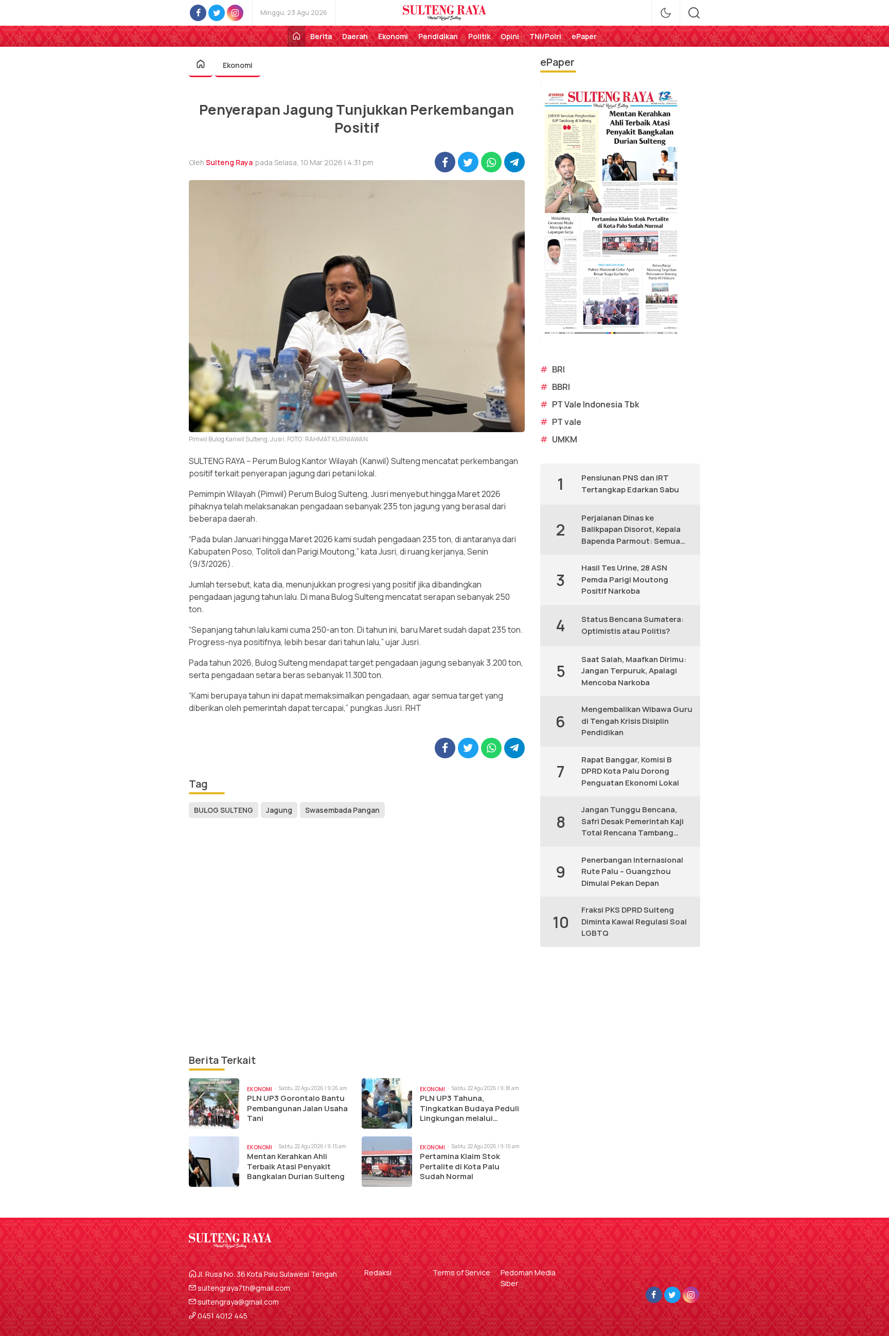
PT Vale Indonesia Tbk (595, 404)
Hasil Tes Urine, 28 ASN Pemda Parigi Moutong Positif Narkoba (624, 579)
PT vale (566, 421)
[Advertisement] (357, 936)
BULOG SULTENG (223, 810)
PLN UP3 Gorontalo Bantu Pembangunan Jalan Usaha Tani (297, 1108)
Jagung (279, 810)
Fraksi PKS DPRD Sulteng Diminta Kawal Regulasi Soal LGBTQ (634, 921)
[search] (694, 13)
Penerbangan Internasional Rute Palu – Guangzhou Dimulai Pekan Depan (632, 871)
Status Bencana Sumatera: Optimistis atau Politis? (632, 625)
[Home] (296, 36)
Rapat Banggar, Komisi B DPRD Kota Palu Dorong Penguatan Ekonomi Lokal (630, 771)
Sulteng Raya (229, 162)
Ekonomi (238, 65)
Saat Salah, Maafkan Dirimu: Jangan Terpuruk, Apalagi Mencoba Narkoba (633, 671)
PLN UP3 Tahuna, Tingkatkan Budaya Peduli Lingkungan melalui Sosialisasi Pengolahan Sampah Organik (469, 1108)
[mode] (666, 13)
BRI (558, 369)
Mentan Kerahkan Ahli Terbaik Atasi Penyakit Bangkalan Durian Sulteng (296, 1166)
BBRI (561, 387)
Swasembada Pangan (342, 810)
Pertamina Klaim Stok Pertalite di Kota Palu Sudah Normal (460, 1166)
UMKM (564, 439)
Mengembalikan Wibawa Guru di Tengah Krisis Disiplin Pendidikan (636, 721)
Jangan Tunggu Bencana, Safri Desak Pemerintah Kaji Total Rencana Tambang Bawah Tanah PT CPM (632, 821)
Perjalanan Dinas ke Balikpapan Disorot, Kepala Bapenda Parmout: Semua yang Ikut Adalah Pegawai (631, 529)
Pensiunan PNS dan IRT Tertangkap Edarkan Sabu (630, 483)
